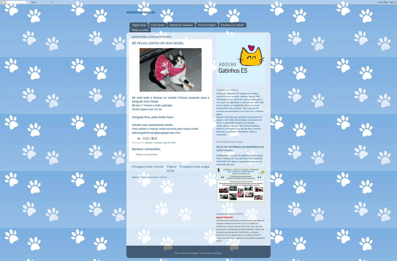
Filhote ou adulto (140, 30)
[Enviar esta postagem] (138, 138)
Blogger (218, 253)
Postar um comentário (147, 154)
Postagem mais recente (147, 166)
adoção (148, 142)
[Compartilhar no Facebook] (152, 138)
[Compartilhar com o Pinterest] (155, 138)
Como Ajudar (157, 25)
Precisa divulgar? (207, 25)
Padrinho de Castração (181, 25)
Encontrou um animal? (232, 25)
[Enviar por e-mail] (144, 138)
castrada (158, 142)
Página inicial (139, 25)
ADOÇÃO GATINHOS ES (140, 12)
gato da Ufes (169, 142)
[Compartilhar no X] (150, 138)
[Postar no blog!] (147, 138)
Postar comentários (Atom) (153, 177)
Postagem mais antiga (194, 166)
